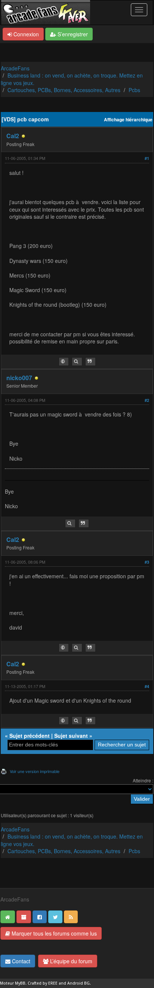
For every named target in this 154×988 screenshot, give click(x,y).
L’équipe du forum (70, 961)
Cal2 (12, 135)
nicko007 (19, 377)
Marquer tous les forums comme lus (53, 933)
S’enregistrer (72, 34)
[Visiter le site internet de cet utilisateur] (64, 361)
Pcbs (134, 90)
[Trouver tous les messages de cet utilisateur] (77, 361)
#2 (147, 400)
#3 (147, 562)
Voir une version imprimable (34, 771)
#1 (147, 158)
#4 (147, 686)
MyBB (20, 983)
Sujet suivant (71, 735)
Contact (20, 961)
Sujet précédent (29, 735)
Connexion (25, 34)
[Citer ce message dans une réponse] (90, 361)
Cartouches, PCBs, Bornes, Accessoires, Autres (63, 90)
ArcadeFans (15, 68)
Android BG (78, 983)
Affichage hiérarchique (128, 119)
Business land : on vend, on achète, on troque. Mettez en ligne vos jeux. (72, 79)
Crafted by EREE (43, 983)
